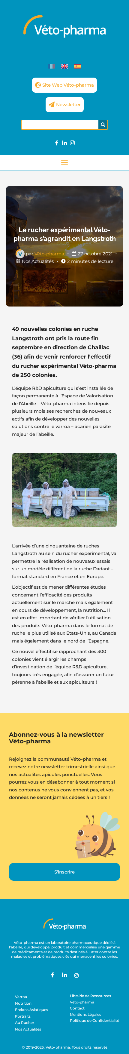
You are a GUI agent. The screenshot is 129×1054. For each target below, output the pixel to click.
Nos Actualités (38, 261)
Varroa (21, 996)
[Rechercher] (102, 124)
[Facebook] (56, 143)
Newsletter (68, 104)
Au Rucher (24, 1022)
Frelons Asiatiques (31, 1009)
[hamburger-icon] (64, 163)
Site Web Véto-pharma (68, 85)
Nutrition (23, 1003)
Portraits (23, 1016)
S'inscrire (64, 872)
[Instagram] (72, 143)
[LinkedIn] (64, 143)
